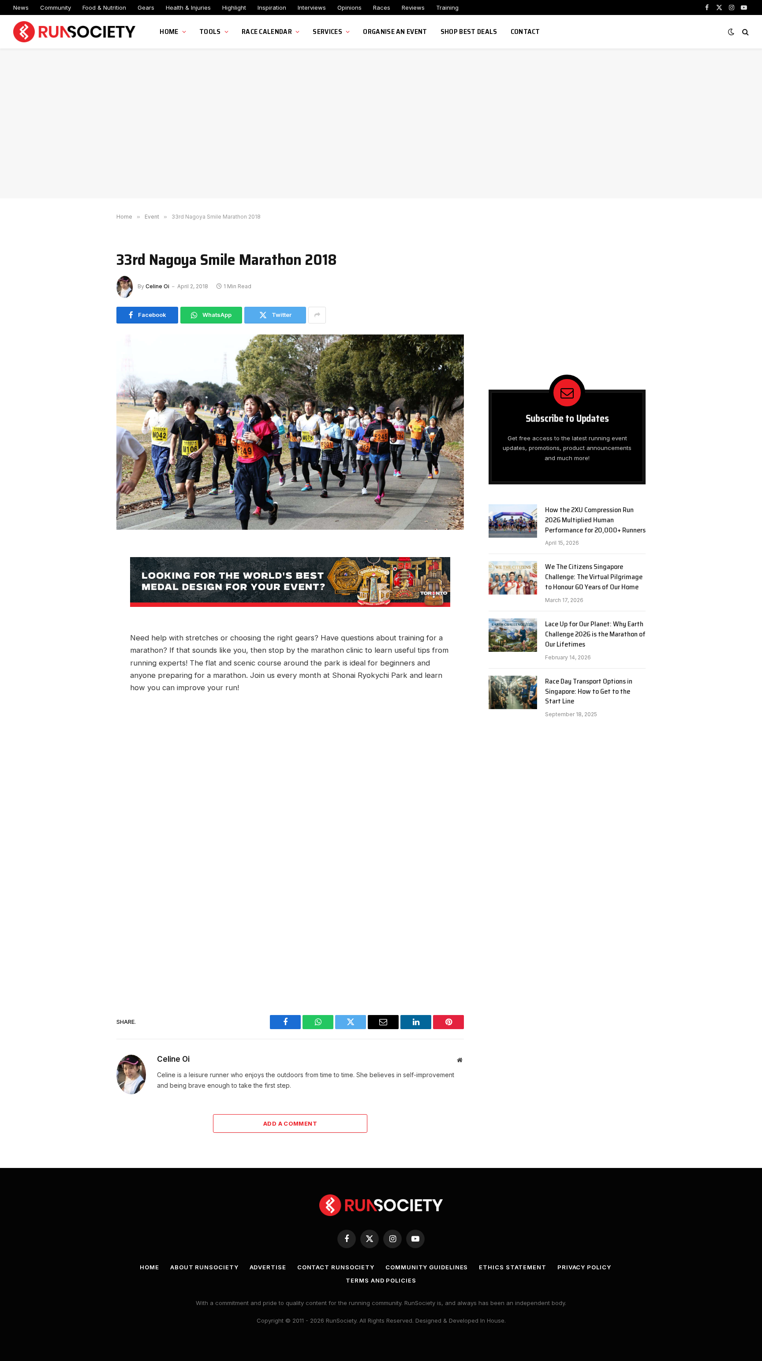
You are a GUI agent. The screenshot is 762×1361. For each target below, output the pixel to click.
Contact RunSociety (335, 1267)
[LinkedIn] (85, 653)
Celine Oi (157, 286)
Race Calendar (267, 31)
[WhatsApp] (85, 593)
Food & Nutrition (104, 7)
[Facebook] (85, 573)
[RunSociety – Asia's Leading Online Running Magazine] (75, 32)
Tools (210, 31)
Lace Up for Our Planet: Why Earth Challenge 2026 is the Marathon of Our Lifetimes (595, 634)
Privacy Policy (584, 1267)
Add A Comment (290, 1123)
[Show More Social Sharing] (317, 315)
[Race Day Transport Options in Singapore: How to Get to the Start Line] (513, 692)
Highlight (234, 7)
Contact (525, 31)
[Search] (744, 32)
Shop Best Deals (469, 31)
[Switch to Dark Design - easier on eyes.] (731, 31)
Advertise (268, 1267)
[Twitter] (85, 613)
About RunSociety (204, 1267)
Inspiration (272, 7)
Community (55, 7)
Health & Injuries (188, 7)
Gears (146, 7)
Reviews (413, 7)
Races (381, 7)
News (21, 7)
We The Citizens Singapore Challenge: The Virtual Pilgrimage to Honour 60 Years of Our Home (593, 577)
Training (447, 7)
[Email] (85, 633)
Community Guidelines (426, 1267)
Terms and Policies (381, 1280)
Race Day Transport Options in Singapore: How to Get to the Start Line (588, 692)
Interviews (312, 7)
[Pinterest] (85, 672)
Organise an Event (395, 31)
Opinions (349, 7)
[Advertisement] (381, 123)
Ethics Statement (512, 1267)
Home (169, 31)
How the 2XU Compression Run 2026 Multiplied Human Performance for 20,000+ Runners (595, 520)
